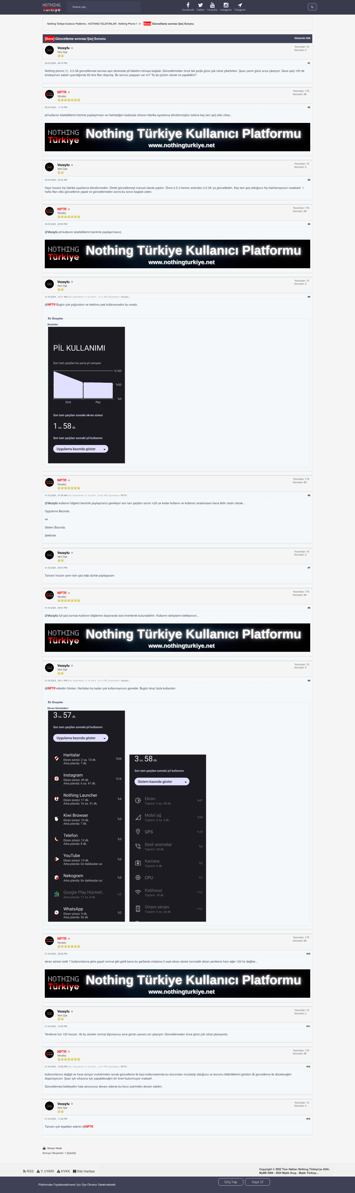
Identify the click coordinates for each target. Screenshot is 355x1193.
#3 (309, 179)
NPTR (123, 495)
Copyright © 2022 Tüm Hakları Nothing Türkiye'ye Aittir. (294, 1169)
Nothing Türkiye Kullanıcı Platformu (66, 23)
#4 (309, 223)
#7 (309, 567)
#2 (309, 107)
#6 (309, 495)
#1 (309, 63)
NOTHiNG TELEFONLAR (102, 23)
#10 (308, 953)
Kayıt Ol (257, 1181)
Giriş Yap (230, 1181)
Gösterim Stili (302, 38)
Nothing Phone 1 (128, 23)
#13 (308, 1118)
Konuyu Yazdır (54, 1148)
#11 (308, 1026)
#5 (309, 296)
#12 (308, 1066)
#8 (309, 607)
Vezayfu (63, 47)
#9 (309, 680)
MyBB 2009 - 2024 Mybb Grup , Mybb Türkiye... (289, 1173)
